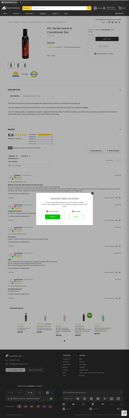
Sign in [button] (109, 9)
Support (55, 13)
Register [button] (113, 9)
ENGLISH (52, 217)
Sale (66, 13)
